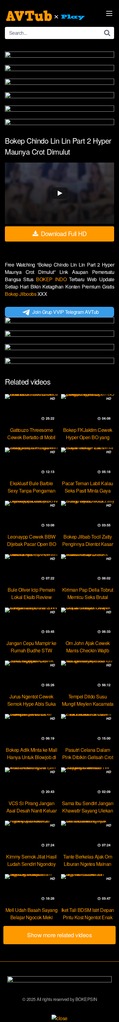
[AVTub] (46, 16)
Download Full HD (63, 233)
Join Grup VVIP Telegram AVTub (65, 311)
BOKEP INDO (52, 279)
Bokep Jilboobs (21, 293)
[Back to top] (108, 1008)
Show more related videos (59, 935)
